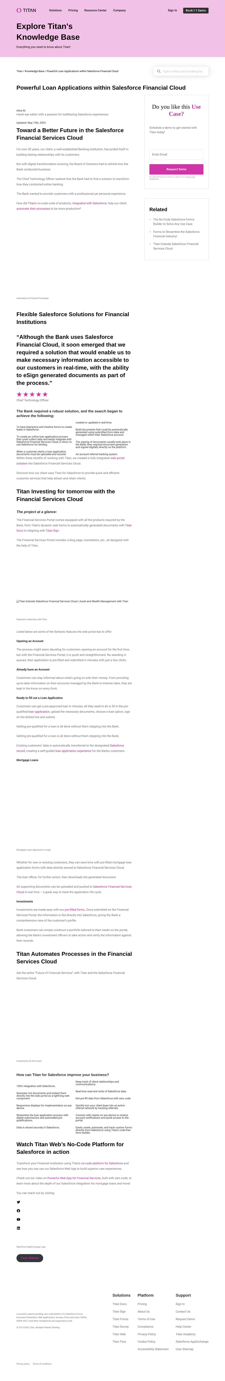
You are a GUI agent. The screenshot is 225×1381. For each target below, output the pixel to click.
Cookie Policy (146, 1341)
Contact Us (183, 1311)
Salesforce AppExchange (192, 1341)
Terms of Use (146, 1319)
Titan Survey (120, 1326)
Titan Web (119, 1334)
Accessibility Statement (153, 1349)
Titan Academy (186, 1334)
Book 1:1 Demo (196, 10)
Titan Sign (119, 1311)
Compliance (145, 1326)
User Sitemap (184, 1349)
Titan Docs (119, 1304)
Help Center (183, 1326)
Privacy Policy (147, 1334)
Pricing (73, 10)
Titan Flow (119, 1341)
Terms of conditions (42, 1364)
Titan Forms (120, 1319)
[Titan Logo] (26, 11)
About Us (144, 1311)
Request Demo (176, 169)
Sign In (172, 10)
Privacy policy (22, 1364)
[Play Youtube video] (112, 672)
